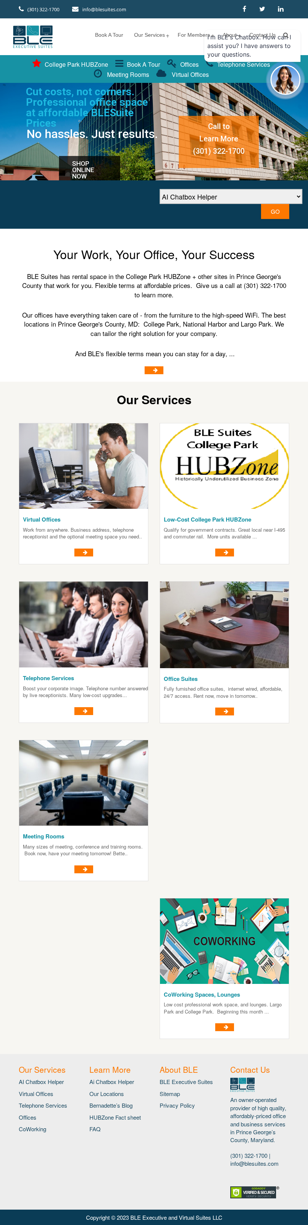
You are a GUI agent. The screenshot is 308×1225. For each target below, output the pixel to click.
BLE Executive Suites (186, 1082)
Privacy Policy (177, 1105)
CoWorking (32, 1129)
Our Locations (106, 1094)
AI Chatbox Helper (41, 1082)
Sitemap (170, 1094)
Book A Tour (109, 35)
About (230, 35)
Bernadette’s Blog (111, 1105)
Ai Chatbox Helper (111, 1082)
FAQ (95, 1129)
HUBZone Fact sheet (115, 1117)
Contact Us (262, 35)
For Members (194, 35)
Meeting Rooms (127, 74)
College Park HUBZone (76, 64)
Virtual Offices (189, 74)
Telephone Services (43, 1105)
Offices (189, 64)
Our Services (149, 35)
